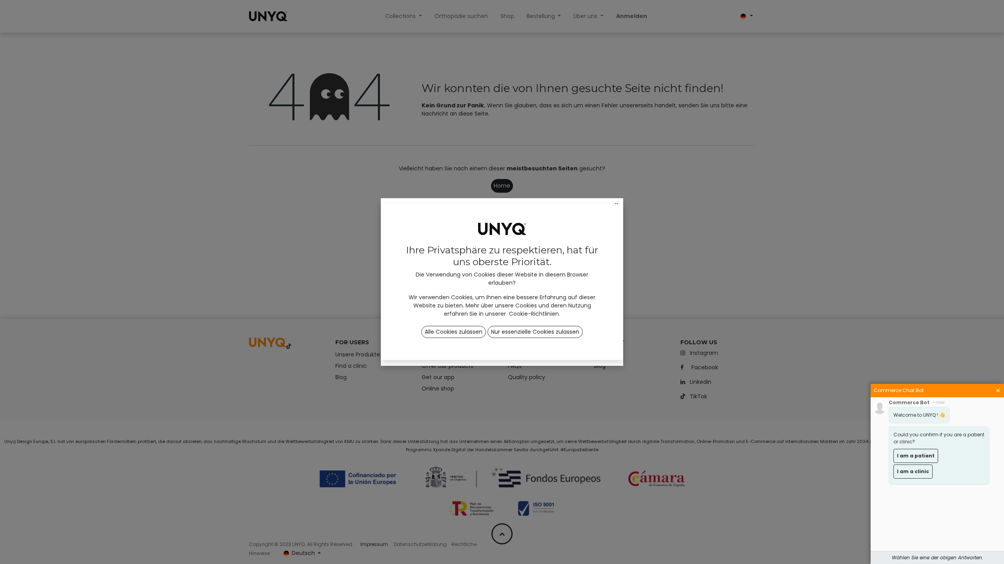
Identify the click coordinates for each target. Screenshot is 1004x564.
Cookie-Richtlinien (534, 314)
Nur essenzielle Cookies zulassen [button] (535, 332)
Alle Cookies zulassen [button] (453, 332)
